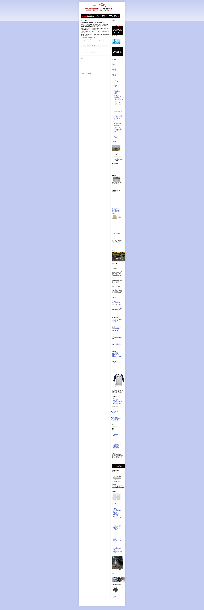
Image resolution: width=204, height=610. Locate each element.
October (115, 80)
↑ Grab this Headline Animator (117, 363)
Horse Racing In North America (117, 519)
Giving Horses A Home (115, 331)
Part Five (121, 309)
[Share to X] (93, 45)
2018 (114, 65)
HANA (114, 597)
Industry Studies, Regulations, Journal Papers (117, 403)
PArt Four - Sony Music (115, 297)
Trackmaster (114, 552)
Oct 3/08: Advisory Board (115, 353)
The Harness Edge (115, 446)
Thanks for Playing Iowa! (117, 122)
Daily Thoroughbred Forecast (117, 548)
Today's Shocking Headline (118, 116)
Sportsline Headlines (116, 444)
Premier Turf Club (115, 528)
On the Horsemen (114, 314)
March (115, 137)
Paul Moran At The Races (116, 526)
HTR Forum (113, 412)
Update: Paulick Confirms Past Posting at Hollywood (118, 108)
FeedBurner (119, 481)
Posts (114, 246)
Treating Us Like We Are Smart (116, 344)
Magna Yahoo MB (114, 413)
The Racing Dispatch (116, 447)
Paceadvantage (115, 596)
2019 (114, 64)
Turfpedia (114, 539)
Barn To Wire (114, 410)
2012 (114, 73)
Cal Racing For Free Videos (117, 507)
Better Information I (115, 342)
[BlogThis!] (92, 45)
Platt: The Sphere (114, 301)
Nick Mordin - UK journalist (117, 525)
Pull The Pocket (115, 529)
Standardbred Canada (116, 445)
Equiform (114, 550)
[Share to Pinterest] (95, 45)
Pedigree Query (115, 527)
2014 (114, 70)
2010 (114, 75)
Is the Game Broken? (115, 320)
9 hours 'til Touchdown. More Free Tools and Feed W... (118, 124)
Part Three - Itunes (114, 296)
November (115, 79)
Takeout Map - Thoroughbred (116, 210)
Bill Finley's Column (116, 506)
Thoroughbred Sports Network (117, 551)
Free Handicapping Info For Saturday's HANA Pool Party (118, 99)
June (114, 85)
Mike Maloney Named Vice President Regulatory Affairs (118, 129)
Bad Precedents (114, 334)
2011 (114, 74)
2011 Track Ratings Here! (115, 369)
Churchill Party (116, 87)
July (114, 84)
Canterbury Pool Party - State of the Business (118, 95)
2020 (114, 63)
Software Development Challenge (117, 92)
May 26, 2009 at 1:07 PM (87, 60)
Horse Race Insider (115, 518)
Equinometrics (115, 512)
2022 (114, 60)
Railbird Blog (115, 531)
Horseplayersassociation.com (116, 22)
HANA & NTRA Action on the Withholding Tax (118, 111)
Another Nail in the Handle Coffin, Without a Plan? (117, 118)
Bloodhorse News (115, 434)
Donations (115, 93)
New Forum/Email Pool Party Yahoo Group (118, 113)
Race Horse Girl (115, 530)
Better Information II (115, 343)
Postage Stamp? (114, 321)
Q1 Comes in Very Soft (117, 127)
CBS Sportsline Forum (115, 419)
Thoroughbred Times (116, 448)
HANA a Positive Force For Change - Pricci (117, 97)
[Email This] (91, 45)
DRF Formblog (115, 509)
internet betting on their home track (91, 29)
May (114, 86)
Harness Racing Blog (116, 515)
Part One (119, 308)
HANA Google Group (116, 514)
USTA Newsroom (115, 450)
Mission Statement (115, 266)
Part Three (115, 309)
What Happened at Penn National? (117, 103)
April (114, 136)
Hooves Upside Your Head (117, 517)
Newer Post (83, 71)
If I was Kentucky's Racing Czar (118, 115)
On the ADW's (114, 313)
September (115, 81)
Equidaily (114, 436)
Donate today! (114, 191)
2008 (114, 141)
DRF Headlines (115, 435)
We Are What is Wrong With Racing (117, 319)
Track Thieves (115, 537)
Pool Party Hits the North (117, 104)
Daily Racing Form (115, 547)
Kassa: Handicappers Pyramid (116, 302)
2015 (114, 69)
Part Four (118, 309)
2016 (114, 68)
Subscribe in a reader (115, 471)
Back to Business (116, 132)
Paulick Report (115, 442)
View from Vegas (114, 430)
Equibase (114, 549)
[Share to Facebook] (94, 45)
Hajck (84, 56)
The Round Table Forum (115, 420)
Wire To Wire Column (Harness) (117, 542)
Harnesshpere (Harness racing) (116, 418)
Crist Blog (113, 337)
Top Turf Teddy (115, 449)
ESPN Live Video (115, 513)
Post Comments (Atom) (88, 73)
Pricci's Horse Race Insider (117, 443)
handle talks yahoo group (103, 25)
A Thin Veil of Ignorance (117, 119)
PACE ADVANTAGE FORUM (116, 417)
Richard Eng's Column (116, 532)
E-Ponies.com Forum (115, 411)
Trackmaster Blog (115, 538)
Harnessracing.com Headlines (117, 441)
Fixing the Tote (116, 90)
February (115, 138)
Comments (115, 247)
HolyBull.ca (114, 516)
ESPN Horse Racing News (117, 437)
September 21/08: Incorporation (116, 352)
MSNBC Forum (114, 416)
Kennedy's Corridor (115, 524)
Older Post (107, 71)
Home (95, 71)
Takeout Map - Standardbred (116, 211)
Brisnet (114, 546)
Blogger (106, 603)
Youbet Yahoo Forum (115, 423)
